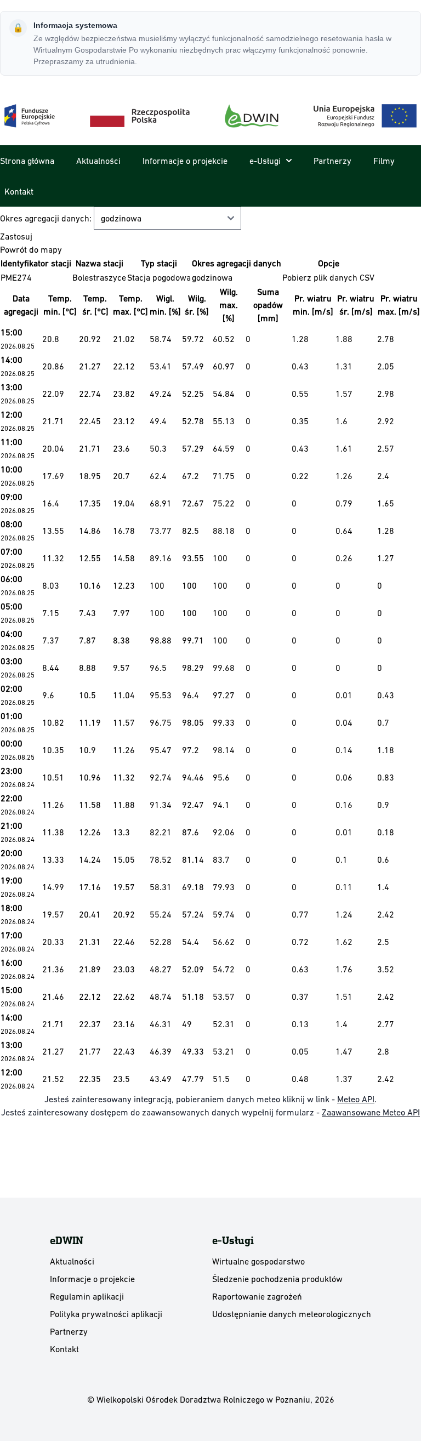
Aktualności (98, 161)
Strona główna (27, 161)
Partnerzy (332, 161)
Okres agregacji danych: (47, 218)
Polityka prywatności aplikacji (106, 1314)
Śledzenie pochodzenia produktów (277, 1279)
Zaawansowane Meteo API (371, 1112)
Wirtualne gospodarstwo (258, 1261)
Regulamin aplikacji (87, 1296)
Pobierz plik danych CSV (328, 277)
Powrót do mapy (31, 249)
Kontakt (18, 191)
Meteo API (355, 1099)
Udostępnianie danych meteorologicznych (291, 1314)
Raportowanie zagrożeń (257, 1296)
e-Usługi (265, 161)
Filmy (384, 161)
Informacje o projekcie (185, 161)
